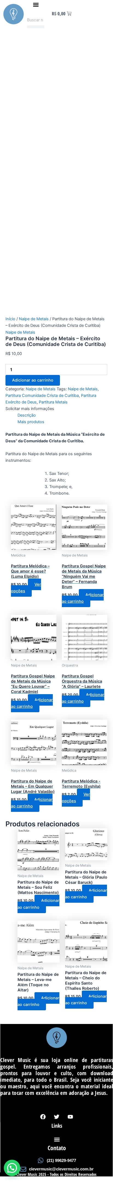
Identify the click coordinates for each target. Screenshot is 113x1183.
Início (10, 318)
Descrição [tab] (27, 415)
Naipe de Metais (34, 318)
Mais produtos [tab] (31, 421)
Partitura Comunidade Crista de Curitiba (42, 395)
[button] (35, 4)
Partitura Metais (53, 402)
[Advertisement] (56, 87)
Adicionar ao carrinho (32, 380)
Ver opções (26, 587)
